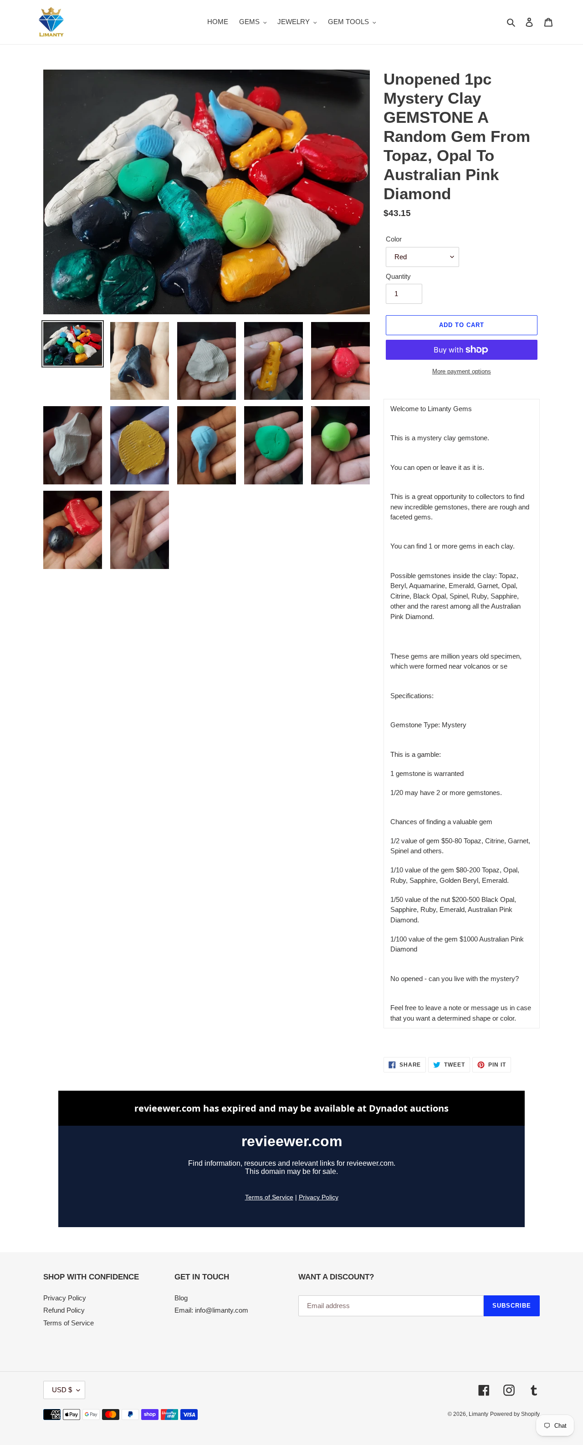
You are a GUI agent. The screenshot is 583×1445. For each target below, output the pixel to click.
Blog (181, 1298)
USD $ (62, 1390)
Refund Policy (64, 1310)
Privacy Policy (64, 1298)
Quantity (398, 276)
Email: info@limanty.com (211, 1310)
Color (394, 239)
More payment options (461, 371)
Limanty (478, 1414)
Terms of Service (68, 1323)
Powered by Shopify (515, 1414)
